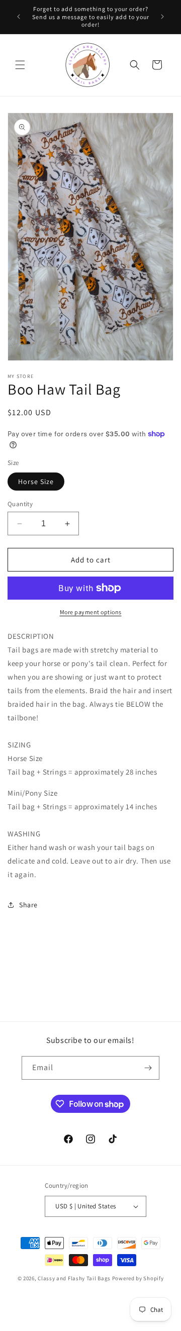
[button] (20, 65)
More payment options (91, 612)
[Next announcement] (162, 17)
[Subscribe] (148, 1068)
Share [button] (28, 904)
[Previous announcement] (19, 17)
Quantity (20, 504)
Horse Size (36, 481)
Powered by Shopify (138, 1278)
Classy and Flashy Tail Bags (74, 1278)
